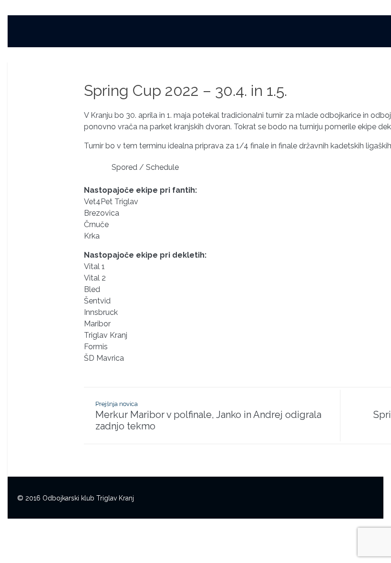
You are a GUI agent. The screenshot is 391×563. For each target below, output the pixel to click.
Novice (176, 34)
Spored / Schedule (145, 167)
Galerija (353, 34)
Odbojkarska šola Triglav (247, 34)
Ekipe (315, 34)
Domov (135, 34)
